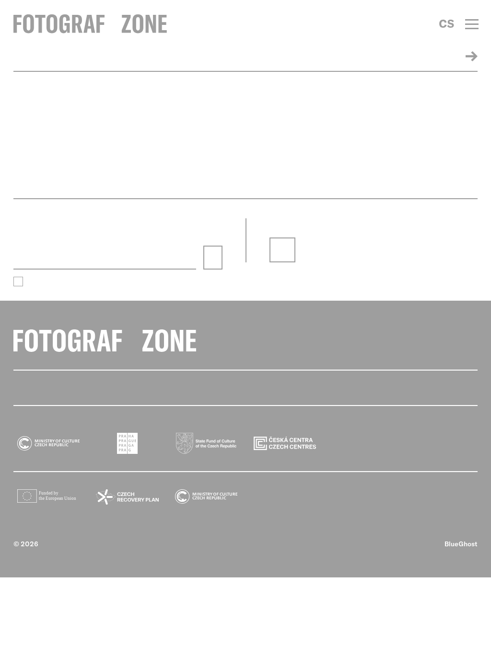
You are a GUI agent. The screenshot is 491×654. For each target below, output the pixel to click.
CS (447, 24)
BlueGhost (461, 544)
